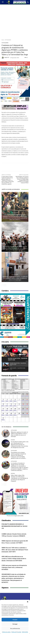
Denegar (15, 624)
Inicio (3, 40)
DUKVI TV (6, 57)
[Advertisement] (15, 21)
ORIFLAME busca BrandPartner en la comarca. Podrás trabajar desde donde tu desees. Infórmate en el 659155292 (14, 558)
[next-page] (5, 285)
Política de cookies (6, 632)
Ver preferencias (15, 628)
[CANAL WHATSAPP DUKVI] (15, 502)
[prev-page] (3, 285)
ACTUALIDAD (8, 40)
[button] (27, 602)
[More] (23, 167)
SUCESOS (13, 439)
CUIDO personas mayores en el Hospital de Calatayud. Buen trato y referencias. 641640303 (14, 567)
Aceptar (15, 619)
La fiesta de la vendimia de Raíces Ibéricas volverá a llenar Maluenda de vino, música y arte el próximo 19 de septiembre (15, 248)
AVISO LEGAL (25, 632)
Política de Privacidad (16, 632)
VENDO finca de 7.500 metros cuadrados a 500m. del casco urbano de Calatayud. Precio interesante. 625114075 (15, 550)
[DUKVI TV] (3, 58)
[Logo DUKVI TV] (8, 2)
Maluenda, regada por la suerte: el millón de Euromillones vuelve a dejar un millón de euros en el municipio (15, 278)
